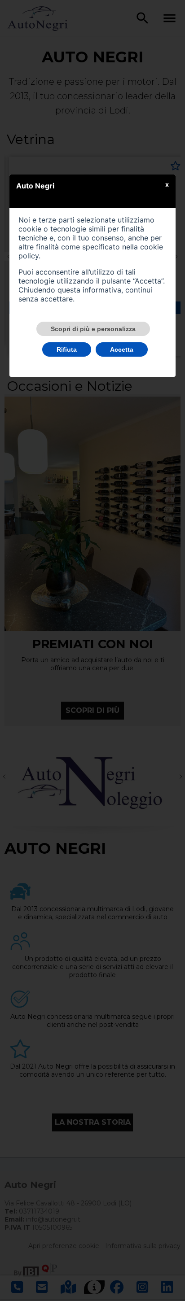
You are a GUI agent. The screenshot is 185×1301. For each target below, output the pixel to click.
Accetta (121, 349)
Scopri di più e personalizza (93, 328)
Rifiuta (67, 349)
